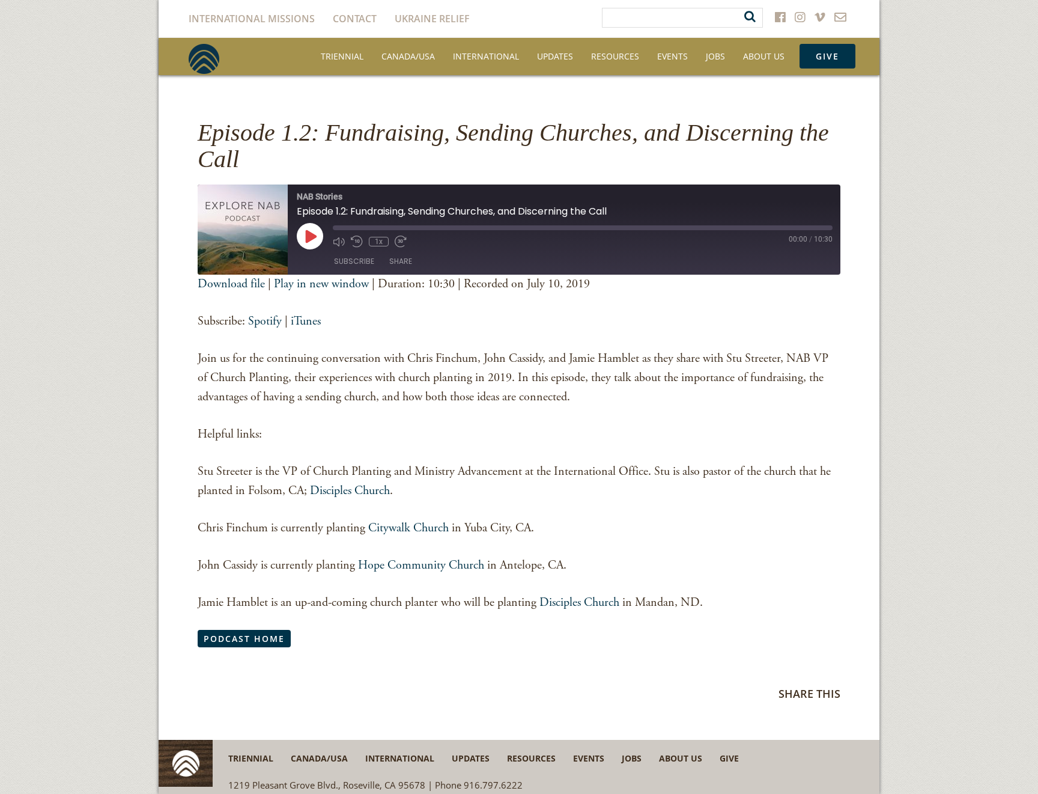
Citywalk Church (407, 528)
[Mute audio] (339, 241)
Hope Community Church (421, 565)
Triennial (342, 56)
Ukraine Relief (432, 18)
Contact (355, 18)
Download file (231, 284)
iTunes (306, 321)
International (486, 56)
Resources (615, 56)
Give (827, 56)
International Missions (252, 18)
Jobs (715, 56)
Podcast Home (244, 638)
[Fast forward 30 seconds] (401, 242)
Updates (555, 56)
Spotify (265, 321)
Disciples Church (350, 490)
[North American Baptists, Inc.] (204, 59)
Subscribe (354, 261)
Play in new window (321, 284)
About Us (764, 56)
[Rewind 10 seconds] (357, 242)
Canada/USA (408, 56)
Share (400, 261)
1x (379, 241)
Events (672, 56)
